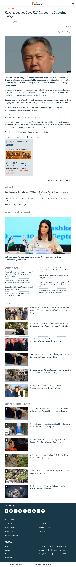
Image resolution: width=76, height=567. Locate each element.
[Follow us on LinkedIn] (34, 511)
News (6, 546)
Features (7, 550)
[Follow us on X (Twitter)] (25, 511)
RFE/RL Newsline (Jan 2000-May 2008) (52, 550)
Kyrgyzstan (9, 8)
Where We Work (10, 527)
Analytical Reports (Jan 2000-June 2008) (53, 554)
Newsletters (9, 554)
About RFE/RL (9, 524)
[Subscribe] (43, 511)
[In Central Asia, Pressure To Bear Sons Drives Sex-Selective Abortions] (16, 491)
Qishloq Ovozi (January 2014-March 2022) (53, 546)
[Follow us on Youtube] (6, 511)
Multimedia (9, 558)
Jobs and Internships (12, 535)
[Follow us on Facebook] (29, 511)
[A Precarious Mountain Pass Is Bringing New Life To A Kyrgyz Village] (16, 460)
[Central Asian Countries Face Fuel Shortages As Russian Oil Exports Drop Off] (16, 429)
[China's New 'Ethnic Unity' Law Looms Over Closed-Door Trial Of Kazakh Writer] (16, 390)
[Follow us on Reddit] (11, 511)
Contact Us (42, 531)
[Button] (69, 26)
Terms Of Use (9, 531)
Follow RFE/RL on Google (43, 564)
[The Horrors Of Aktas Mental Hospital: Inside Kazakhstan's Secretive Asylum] (16, 359)
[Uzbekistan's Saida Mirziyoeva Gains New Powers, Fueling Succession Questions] (38, 235)
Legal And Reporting (46, 524)
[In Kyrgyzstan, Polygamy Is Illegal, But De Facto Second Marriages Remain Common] (16, 444)
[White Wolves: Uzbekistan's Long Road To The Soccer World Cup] (16, 476)
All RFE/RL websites (16, 564)
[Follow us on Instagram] (16, 511)
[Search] (64, 564)
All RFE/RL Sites (44, 527)
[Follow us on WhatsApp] (38, 511)
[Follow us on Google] (20, 511)
